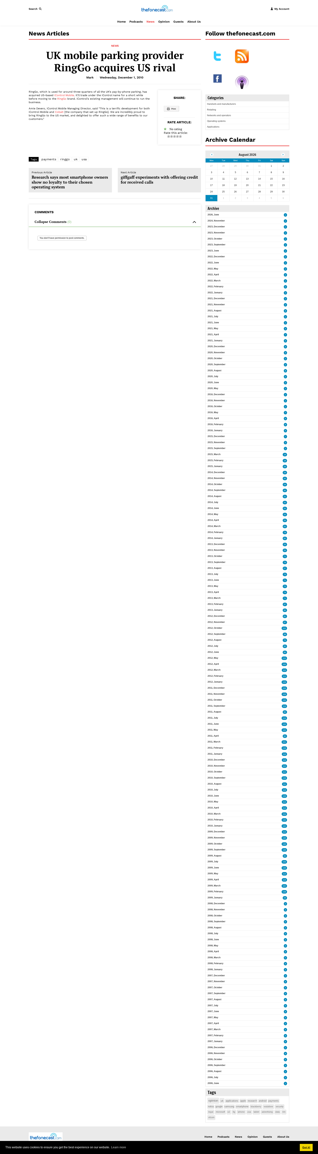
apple (243, 1100)
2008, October (215, 915)
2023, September (216, 244)
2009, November (216, 837)
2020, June (213, 382)
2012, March (214, 670)
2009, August (214, 855)
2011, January (215, 754)
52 (285, 515)
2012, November (216, 622)
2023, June (213, 250)
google (218, 1106)
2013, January (215, 610)
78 (285, 533)
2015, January (215, 466)
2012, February (215, 676)
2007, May (213, 1017)
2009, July (213, 861)
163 (284, 886)
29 (285, 898)
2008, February (215, 963)
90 (285, 712)
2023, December (216, 226)
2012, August (214, 640)
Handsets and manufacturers (221, 104)
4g (234, 1112)
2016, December (216, 394)
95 (285, 610)
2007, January (215, 1041)
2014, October (215, 484)
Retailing (211, 109)
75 (285, 574)
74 (285, 592)
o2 (228, 1112)
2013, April (213, 592)
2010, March (214, 814)
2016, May (213, 412)
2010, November (216, 766)
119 (284, 706)
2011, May (213, 730)
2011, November (216, 694)
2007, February (215, 1035)
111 (284, 784)
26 (285, 467)
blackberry (256, 1106)
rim (283, 1112)
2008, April (213, 951)
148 (284, 850)
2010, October (215, 771)
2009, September (216, 849)
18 (285, 461)
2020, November (216, 352)
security (279, 1106)
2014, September (216, 490)
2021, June (213, 322)
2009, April (213, 879)
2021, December (216, 298)
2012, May (213, 658)
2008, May (213, 945)
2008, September (216, 921)
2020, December (216, 346)
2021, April (213, 334)
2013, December (216, 544)
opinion (213, 1100)
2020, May (213, 388)
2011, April (213, 736)
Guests (178, 21)
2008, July (213, 933)
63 (285, 526)
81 (285, 616)
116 (284, 754)
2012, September (216, 634)
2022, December (216, 256)
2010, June (213, 796)
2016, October (215, 406)
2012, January (215, 682)
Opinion (164, 21)
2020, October (215, 358)
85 (285, 538)
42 (285, 490)
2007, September (216, 993)
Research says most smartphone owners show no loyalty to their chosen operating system (70, 180)
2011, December (216, 688)
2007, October (215, 987)
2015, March (214, 454)
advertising (267, 1112)
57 (285, 568)
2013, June (213, 580)
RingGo (61, 98)
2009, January (215, 897)
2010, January (215, 825)
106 (284, 688)
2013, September (216, 562)
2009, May (213, 873)
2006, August (214, 1071)
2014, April (213, 520)
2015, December (216, 436)
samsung (229, 1106)
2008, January (215, 969)
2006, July (213, 1077)
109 (284, 694)
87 (285, 622)
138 (284, 748)
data (277, 1112)
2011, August (214, 712)
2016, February (215, 424)
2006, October (215, 1059)
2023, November (216, 232)
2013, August (214, 568)
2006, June (213, 1083)
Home (121, 21)
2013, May (213, 586)
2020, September (216, 364)
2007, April (213, 1023)
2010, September (216, 778)
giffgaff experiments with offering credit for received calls (159, 178)
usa (84, 159)
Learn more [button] (118, 1147)
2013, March (214, 598)
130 (284, 700)
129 (284, 682)
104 (284, 814)
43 (285, 503)
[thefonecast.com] (157, 8)
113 (284, 676)
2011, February (215, 748)
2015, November (216, 442)
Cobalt (59, 111)
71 (285, 556)
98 (285, 634)
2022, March (214, 280)
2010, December (216, 759)
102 (284, 628)
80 (285, 652)
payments (48, 159)
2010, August (214, 784)
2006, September (216, 1065)
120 (284, 724)
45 (285, 478)
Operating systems (216, 121)
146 (284, 838)
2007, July (213, 1005)
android (262, 1100)
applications (232, 1100)
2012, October (215, 628)
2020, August (214, 370)
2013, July (213, 574)
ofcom (211, 1117)
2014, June (213, 508)
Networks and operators (219, 115)
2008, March (214, 957)
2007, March (214, 1029)
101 (284, 742)
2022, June (213, 262)
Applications (213, 127)
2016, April (213, 418)
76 (285, 562)
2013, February (215, 604)
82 (285, 736)
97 (285, 604)
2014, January (215, 538)
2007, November (216, 981)
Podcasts (136, 21)
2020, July (213, 376)
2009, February (215, 891)
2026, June (213, 214)
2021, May (213, 328)
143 (284, 826)
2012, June (213, 652)
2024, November (216, 220)
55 (285, 520)
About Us (194, 21)
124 (284, 718)
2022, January (215, 292)
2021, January (215, 340)
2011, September (216, 706)
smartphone (242, 1106)
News (150, 21)
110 (284, 670)
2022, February (215, 286)
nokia (211, 1106)
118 (284, 760)
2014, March (214, 526)
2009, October (215, 843)
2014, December (216, 472)
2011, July (213, 718)
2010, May (213, 801)
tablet (256, 1112)
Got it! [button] (306, 1147)
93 (285, 856)
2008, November (216, 909)
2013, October (215, 556)
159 (284, 862)
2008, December (216, 903)
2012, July (213, 646)
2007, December (216, 975)
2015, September (216, 448)
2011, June (213, 724)
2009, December (216, 831)
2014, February (215, 532)
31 (285, 496)
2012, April (213, 664)
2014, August (214, 496)
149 (284, 844)
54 (285, 485)
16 (285, 455)
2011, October (215, 700)
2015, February (215, 460)
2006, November (216, 1053)
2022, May (213, 268)
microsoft (220, 1112)
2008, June (213, 939)
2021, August (214, 310)
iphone (241, 1112)
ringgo (65, 159)
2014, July (213, 502)
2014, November (216, 478)
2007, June (213, 1011)
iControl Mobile (64, 95)
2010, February (215, 819)
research (252, 1100)
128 (284, 796)
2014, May (213, 514)
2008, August (214, 927)
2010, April (213, 807)
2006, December (216, 1047)
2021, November (216, 304)
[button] (36, 8)
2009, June (213, 867)
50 (285, 508)
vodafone (268, 1106)
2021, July (213, 316)
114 (284, 802)
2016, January (215, 430)
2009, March (214, 885)
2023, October (215, 238)
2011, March (214, 741)
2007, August (214, 999)
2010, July (213, 789)
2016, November (216, 400)
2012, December (216, 616)
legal (210, 1112)
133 (284, 658)
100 (284, 664)
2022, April (213, 274)
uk (75, 159)
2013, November (216, 550)
